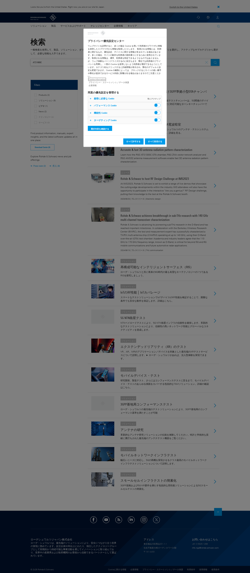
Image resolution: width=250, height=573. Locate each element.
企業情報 (93, 85)
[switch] (157, 105)
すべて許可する (133, 141)
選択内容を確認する (100, 129)
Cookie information (97, 79)
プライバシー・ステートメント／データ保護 (109, 82)
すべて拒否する (155, 141)
